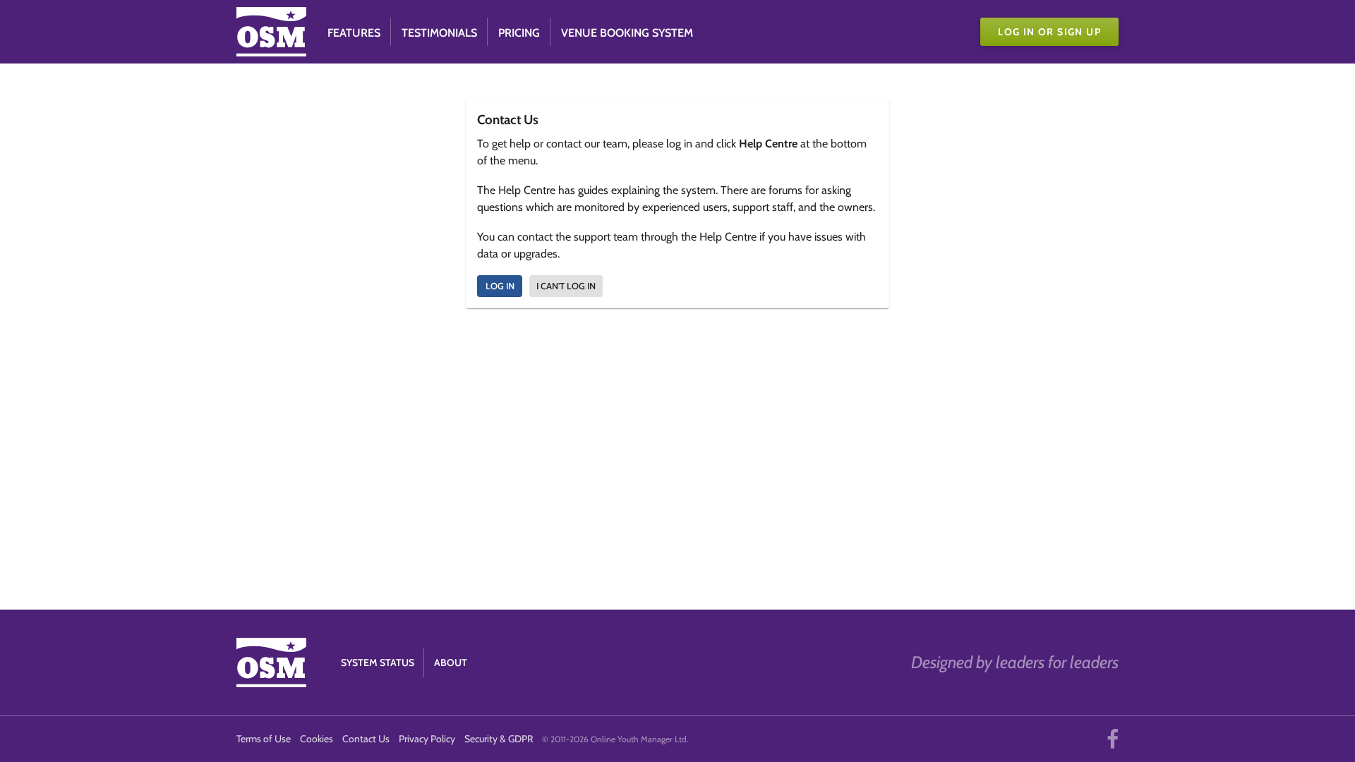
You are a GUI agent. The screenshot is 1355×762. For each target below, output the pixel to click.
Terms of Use (263, 738)
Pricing (519, 33)
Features (353, 33)
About (450, 662)
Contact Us (366, 738)
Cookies (316, 738)
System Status (377, 662)
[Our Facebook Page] (1113, 739)
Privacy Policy (427, 738)
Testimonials (439, 33)
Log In (500, 285)
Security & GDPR (498, 738)
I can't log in (566, 285)
